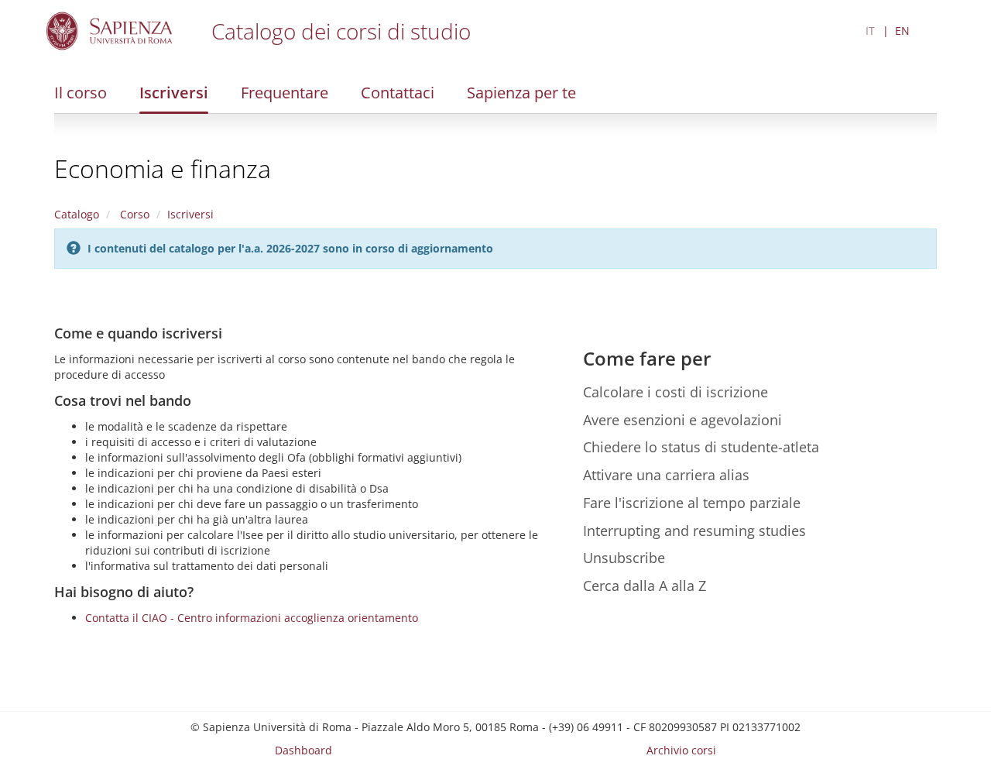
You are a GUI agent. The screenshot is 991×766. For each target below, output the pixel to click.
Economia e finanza (162, 168)
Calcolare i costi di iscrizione (675, 392)
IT (870, 30)
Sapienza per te (521, 92)
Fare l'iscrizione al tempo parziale (692, 502)
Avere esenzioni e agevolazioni (682, 419)
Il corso (80, 92)
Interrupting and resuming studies (694, 530)
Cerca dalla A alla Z (644, 585)
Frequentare (284, 92)
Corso (133, 214)
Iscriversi (173, 92)
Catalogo (76, 214)
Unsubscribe (624, 557)
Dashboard (303, 750)
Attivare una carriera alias (666, 474)
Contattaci (397, 92)
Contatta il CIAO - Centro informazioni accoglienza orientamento (251, 617)
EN (902, 30)
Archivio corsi (681, 750)
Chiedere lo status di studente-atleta (701, 447)
